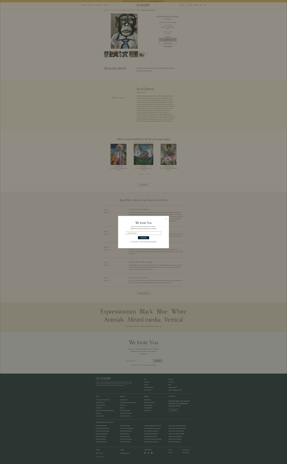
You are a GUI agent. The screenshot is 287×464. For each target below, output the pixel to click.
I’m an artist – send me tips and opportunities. (144, 241)
